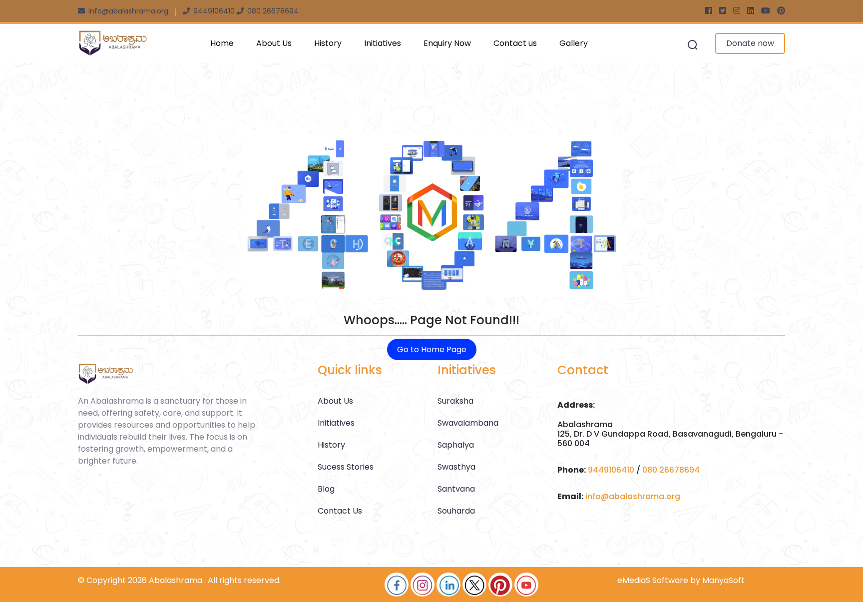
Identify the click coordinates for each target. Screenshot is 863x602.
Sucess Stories (346, 467)
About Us (274, 43)
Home (222, 43)
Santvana (456, 489)
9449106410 (611, 470)
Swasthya (456, 467)
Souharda (456, 511)
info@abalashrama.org (632, 496)
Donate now (750, 43)
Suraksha (455, 401)
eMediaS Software (652, 580)
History (328, 43)
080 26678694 (671, 470)
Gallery (573, 43)
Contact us (515, 43)
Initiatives (382, 43)
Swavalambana (467, 423)
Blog (326, 489)
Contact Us (340, 511)
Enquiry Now (447, 43)
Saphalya (455, 445)
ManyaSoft (723, 580)
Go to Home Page (431, 349)
